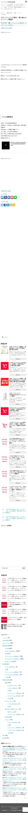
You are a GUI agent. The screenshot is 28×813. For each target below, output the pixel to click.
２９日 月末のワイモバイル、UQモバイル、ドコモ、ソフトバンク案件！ (17, 457)
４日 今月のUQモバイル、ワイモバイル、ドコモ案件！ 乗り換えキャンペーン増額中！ (14, 511)
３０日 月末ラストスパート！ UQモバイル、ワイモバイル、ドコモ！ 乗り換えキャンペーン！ (14, 779)
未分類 (4, 738)
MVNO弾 (7, 717)
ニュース (4, 637)
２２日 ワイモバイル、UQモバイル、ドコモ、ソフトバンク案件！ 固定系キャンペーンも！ (17, 489)
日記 (3, 735)
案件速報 (4, 645)
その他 (7, 648)
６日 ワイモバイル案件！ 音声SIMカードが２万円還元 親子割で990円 (17, 348)
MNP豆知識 (5, 680)
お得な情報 (5, 640)
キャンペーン (6, 643)
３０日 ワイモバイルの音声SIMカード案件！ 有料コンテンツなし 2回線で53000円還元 (17, 425)
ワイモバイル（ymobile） (12, 659)
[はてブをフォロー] (8, 205)
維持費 (4, 664)
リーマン (5, 337)
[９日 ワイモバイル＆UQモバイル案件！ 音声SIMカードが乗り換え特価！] (5, 411)
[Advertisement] (14, 47)
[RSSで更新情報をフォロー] (14, 205)
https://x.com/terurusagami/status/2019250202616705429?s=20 (18, 144)
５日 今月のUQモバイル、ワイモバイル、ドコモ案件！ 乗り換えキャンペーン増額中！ (14, 518)
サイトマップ (12, 806)
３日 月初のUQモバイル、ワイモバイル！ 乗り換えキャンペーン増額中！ (17, 472)
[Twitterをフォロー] (2, 205)
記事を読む (18, 374)
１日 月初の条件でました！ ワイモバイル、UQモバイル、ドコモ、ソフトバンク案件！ (17, 441)
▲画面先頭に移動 (6, 191)
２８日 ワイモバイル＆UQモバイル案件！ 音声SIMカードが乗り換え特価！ (17, 364)
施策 (6, 682)
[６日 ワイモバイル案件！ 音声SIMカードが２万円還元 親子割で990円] (5, 350)
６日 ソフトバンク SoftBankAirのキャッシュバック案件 (17, 395)
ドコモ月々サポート (13, 685)
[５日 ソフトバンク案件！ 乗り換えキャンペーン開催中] (8, 197)
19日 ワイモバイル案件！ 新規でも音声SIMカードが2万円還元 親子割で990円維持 (17, 380)
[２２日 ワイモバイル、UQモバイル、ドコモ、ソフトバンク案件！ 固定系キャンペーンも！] (5, 490)
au (5, 653)
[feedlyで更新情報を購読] (11, 205)
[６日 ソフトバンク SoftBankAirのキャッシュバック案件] (5, 396)
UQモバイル (8, 661)
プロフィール (4, 806)
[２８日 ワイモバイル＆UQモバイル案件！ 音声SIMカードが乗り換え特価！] (5, 366)
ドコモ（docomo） (10, 651)
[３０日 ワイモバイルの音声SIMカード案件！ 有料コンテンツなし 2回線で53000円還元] (5, 426)
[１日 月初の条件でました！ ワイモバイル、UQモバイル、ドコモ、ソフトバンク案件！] (5, 442)
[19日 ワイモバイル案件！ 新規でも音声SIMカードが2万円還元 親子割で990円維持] (5, 382)
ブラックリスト (9, 701)
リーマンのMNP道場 (8, 2)
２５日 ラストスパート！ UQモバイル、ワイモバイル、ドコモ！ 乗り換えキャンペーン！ (14, 760)
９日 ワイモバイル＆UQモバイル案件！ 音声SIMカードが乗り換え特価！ (17, 409)
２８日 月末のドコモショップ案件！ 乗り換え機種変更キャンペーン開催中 (16, 604)
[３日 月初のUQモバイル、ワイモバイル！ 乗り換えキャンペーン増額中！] (5, 474)
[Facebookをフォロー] (5, 205)
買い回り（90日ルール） (12, 709)
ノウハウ (7, 719)
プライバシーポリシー (22, 806)
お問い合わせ (15, 808)
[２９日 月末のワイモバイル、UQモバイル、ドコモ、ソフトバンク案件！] (5, 459)
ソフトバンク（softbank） (17, 23)
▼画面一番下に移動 (6, 28)
